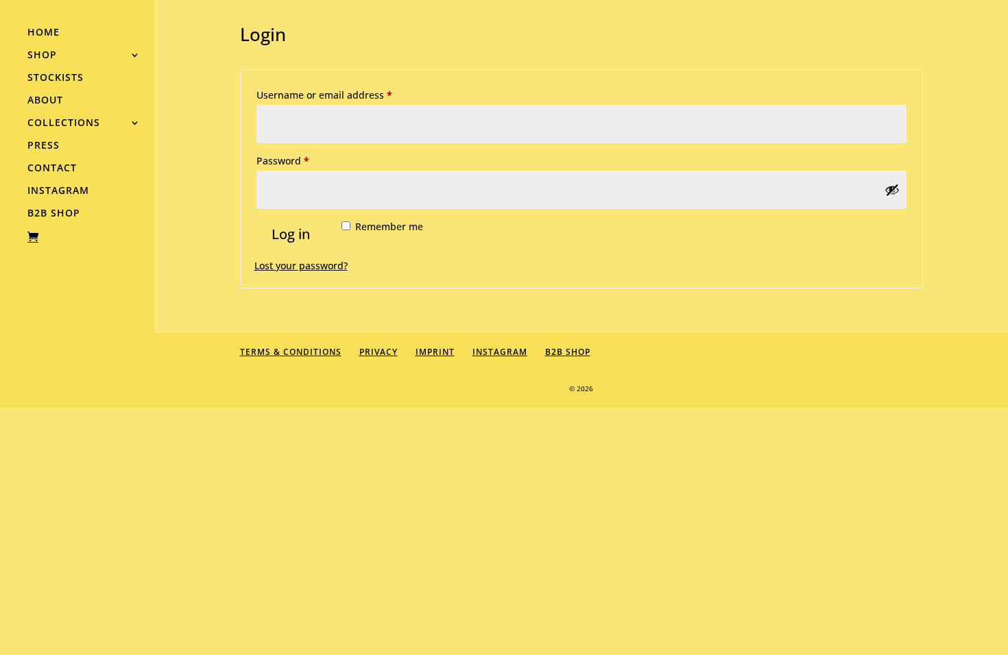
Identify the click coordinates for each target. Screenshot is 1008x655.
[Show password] (892, 189)
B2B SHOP (53, 213)
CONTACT (52, 168)
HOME (43, 32)
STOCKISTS (55, 78)
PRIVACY (378, 352)
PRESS (43, 145)
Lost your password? (301, 265)
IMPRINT (435, 352)
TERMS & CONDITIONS (290, 352)
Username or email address (345, 94)
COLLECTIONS (63, 123)
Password (303, 160)
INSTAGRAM (58, 191)
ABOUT (45, 100)
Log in (291, 234)
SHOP (42, 55)
